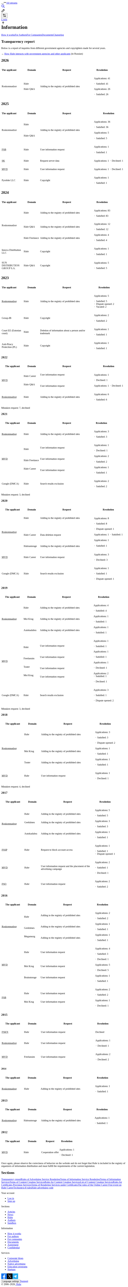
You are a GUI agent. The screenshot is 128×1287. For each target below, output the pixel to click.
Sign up (11, 1201)
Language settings (10, 1281)
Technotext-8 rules (22, 1187)
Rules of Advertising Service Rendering (40, 1179)
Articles (11, 1211)
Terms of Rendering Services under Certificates (54, 1185)
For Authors (21, 35)
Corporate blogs (15, 1258)
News (10, 1214)
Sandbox (11, 1223)
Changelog (58, 35)
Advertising (13, 1261)
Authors (11, 1220)
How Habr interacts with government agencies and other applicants (37, 53)
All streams (11, 3)
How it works (8, 35)
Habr (18, 1284)
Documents (47, 35)
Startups (11, 1269)
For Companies (34, 35)
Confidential (13, 1247)
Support (24, 1281)
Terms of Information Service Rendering (80, 1179)
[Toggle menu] (2, 3)
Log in (10, 1198)
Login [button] (4, 19)
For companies (14, 1239)
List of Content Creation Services (96, 1182)
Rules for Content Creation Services (62, 1182)
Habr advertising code (42, 1187)
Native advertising (16, 1264)
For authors (13, 1236)
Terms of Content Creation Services (27, 1182)
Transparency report (11, 1179)
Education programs (17, 1266)
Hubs (10, 1217)
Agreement (12, 1244)
